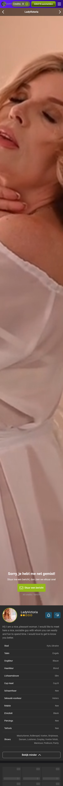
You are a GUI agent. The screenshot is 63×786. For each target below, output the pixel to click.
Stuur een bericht (33, 587)
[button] (48, 615)
